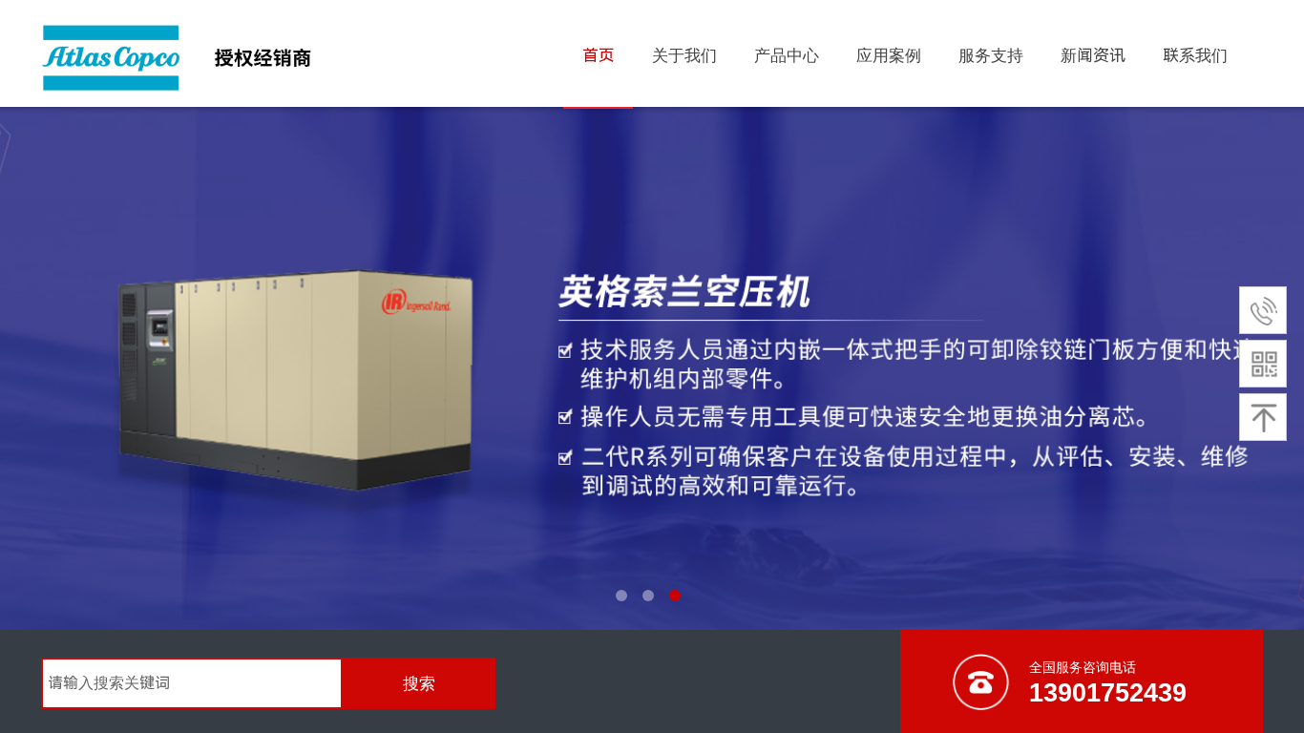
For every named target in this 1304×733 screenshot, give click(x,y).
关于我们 (684, 55)
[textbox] (192, 683)
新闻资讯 (1093, 55)
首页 (598, 55)
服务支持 (990, 55)
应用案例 (888, 55)
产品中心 (786, 55)
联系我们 (1195, 55)
